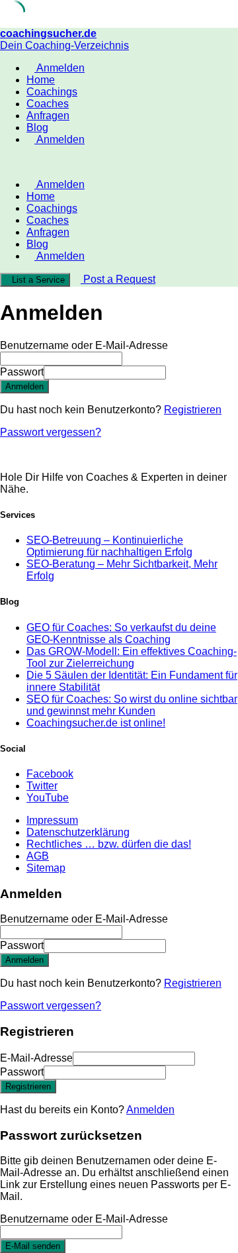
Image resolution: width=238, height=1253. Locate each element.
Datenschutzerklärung (78, 832)
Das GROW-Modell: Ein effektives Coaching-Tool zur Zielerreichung (131, 657)
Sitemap (45, 868)
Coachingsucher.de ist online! (95, 722)
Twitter (42, 785)
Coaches (47, 103)
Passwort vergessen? (50, 432)
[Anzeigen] (170, 371)
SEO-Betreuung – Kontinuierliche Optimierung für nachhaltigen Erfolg (109, 546)
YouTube (47, 797)
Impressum (52, 820)
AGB (37, 856)
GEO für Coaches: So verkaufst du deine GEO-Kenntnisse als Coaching (121, 633)
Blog (37, 127)
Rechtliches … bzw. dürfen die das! (108, 844)
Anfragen (47, 115)
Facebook (49, 773)
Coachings (51, 91)
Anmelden (150, 1109)
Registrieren (192, 409)
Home (40, 79)
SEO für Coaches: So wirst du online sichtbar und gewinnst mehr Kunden (131, 705)
